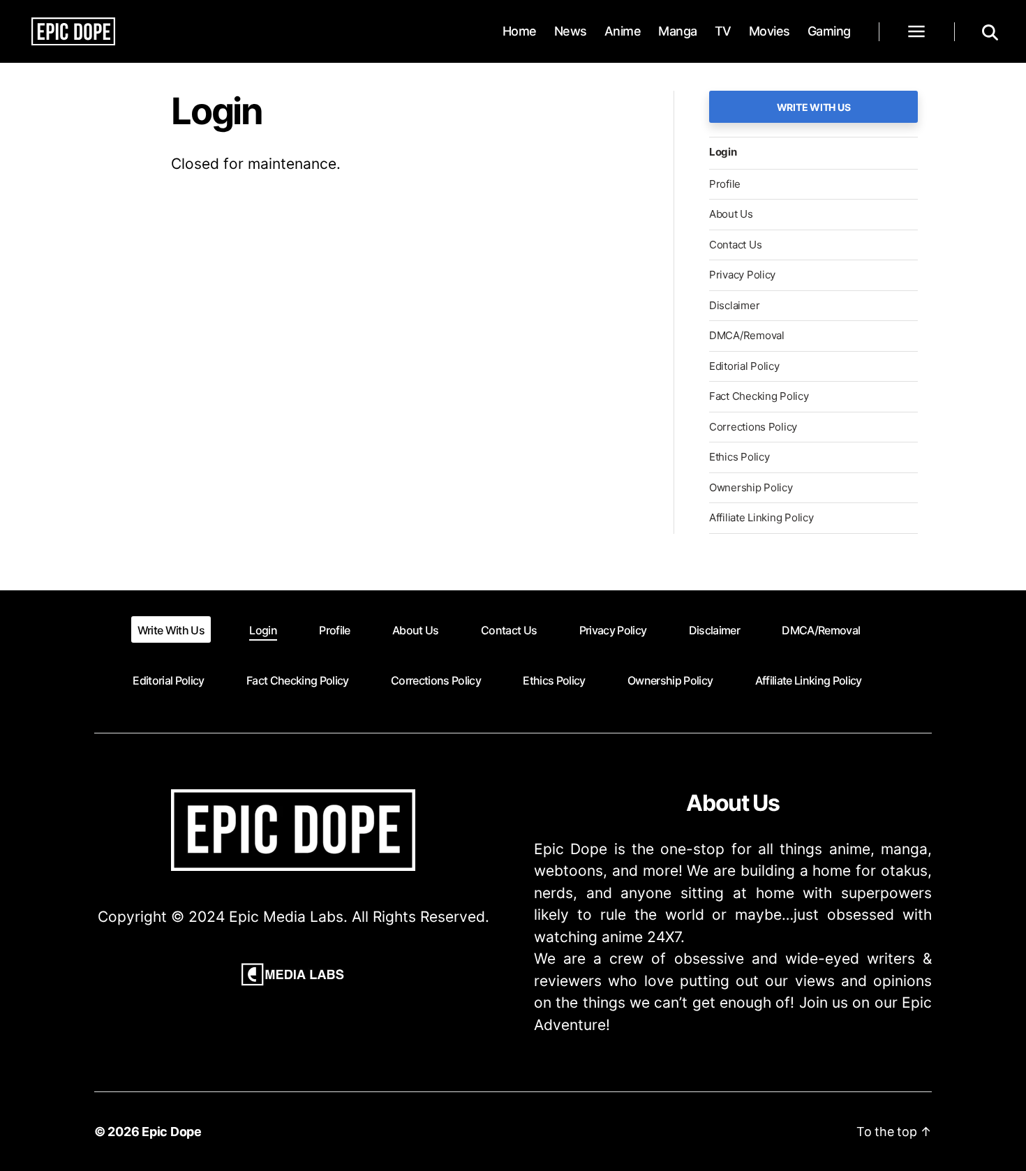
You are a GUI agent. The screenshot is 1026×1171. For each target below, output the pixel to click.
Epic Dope (172, 1131)
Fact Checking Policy (759, 396)
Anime (622, 31)
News (570, 31)
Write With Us (814, 107)
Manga (677, 31)
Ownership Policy (751, 487)
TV (723, 31)
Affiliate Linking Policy (761, 517)
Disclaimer (734, 305)
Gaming (829, 31)
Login (723, 151)
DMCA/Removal (747, 335)
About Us (731, 214)
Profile (725, 184)
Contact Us (735, 244)
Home (520, 31)
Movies (769, 31)
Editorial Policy (744, 366)
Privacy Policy (742, 274)
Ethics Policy (739, 456)
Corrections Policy (753, 426)
